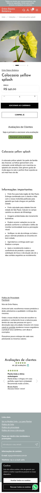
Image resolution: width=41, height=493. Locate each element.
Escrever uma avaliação (20, 137)
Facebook (5, 300)
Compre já (19, 115)
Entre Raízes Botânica (8, 10)
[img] (20, 363)
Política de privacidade (10, 427)
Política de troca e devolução (13, 430)
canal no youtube (8, 327)
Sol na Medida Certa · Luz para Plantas (17, 421)
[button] (23, 10)
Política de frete (8, 424)
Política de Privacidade (10, 298)
